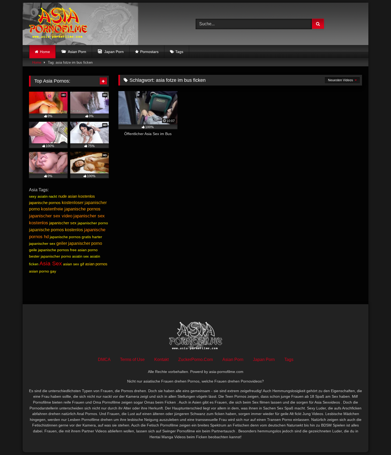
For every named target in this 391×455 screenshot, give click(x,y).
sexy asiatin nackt (43, 196)
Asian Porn (232, 359)
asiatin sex (80, 256)
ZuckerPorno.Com (195, 359)
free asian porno (84, 250)
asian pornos (96, 264)
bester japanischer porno (50, 256)
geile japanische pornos (49, 250)
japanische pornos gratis (70, 237)
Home (45, 52)
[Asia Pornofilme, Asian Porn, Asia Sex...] (58, 24)
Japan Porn (264, 359)
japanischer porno (93, 223)
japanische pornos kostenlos (56, 230)
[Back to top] (374, 439)
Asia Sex (50, 263)
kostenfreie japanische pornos (71, 209)
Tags (179, 52)
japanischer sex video (50, 215)
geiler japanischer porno (79, 243)
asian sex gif (73, 264)
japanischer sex (63, 223)
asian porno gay (42, 271)
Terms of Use (132, 359)
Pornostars (149, 52)
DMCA (104, 359)
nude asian (67, 196)
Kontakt (161, 359)
